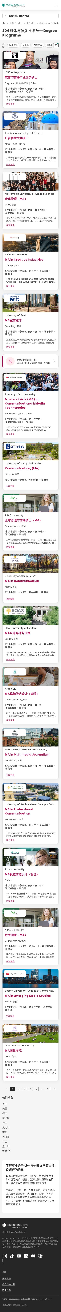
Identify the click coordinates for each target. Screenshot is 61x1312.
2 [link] (18, 1088)
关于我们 (6, 1278)
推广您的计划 (8, 1284)
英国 (4, 1103)
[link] (54, 1088)
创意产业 (38, 45)
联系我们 (6, 1290)
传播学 (26, 45)
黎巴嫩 (5, 1118)
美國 (4, 1108)
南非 (4, 1132)
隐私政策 (16, 1305)
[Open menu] (56, 5)
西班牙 (5, 1136)
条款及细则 (7, 1305)
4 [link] (30, 1088)
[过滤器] (56, 45)
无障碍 (25, 1305)
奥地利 (5, 1127)
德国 (4, 1113)
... (42, 1089)
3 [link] (24, 1088)
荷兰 (4, 1122)
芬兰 (4, 1141)
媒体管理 (13, 45)
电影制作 (51, 45)
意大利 (5, 1146)
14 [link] (48, 1088)
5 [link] (36, 1088)
